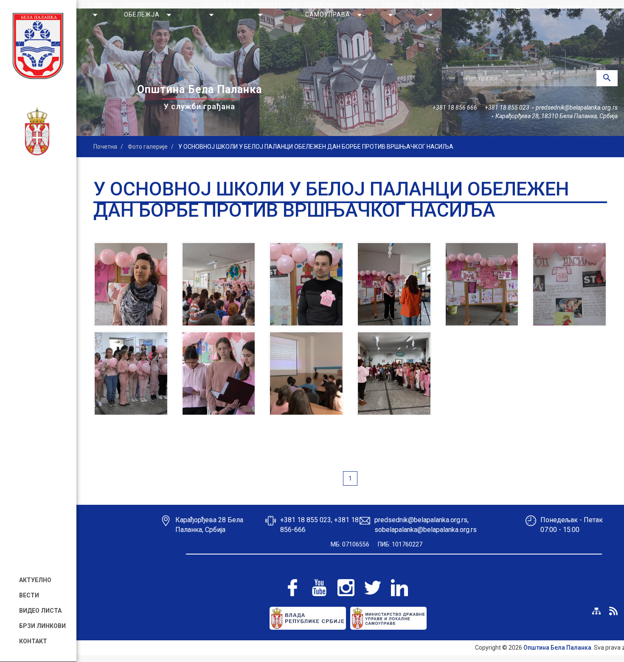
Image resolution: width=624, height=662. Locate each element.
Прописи (398, 5)
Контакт (33, 641)
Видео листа (40, 610)
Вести (29, 595)
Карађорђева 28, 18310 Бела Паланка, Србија (556, 116)
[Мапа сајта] (596, 611)
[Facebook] (292, 587)
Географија (224, 5)
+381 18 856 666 (455, 107)
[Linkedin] (399, 587)
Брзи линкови (42, 625)
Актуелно (35, 580)
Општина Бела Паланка (557, 647)
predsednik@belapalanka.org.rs (577, 107)
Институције (276, 5)
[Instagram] (345, 587)
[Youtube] (319, 587)
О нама (100, 5)
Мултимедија (448, 5)
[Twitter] (372, 587)
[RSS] (613, 611)
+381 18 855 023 (507, 107)
